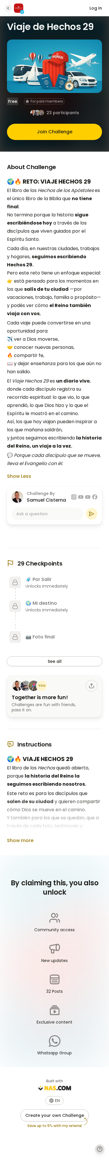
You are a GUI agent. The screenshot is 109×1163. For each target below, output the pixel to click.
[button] (54, 1100)
